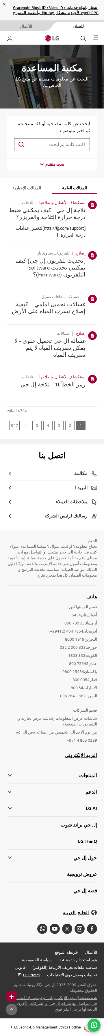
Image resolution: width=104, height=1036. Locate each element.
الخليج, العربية (76, 913)
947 (14, 425)
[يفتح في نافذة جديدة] (92, 929)
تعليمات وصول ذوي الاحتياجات (72, 974)
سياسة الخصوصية (37, 959)
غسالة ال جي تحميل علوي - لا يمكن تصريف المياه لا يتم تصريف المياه (50, 347)
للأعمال (91, 952)
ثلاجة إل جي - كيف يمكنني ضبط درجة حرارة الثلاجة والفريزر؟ (47, 213)
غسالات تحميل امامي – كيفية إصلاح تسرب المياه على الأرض (49, 307)
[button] (52, 792)
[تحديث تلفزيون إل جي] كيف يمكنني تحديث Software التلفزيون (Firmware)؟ (51, 267)
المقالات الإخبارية (26, 187)
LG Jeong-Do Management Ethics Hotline (47, 1027)
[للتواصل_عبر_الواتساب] (94, 1025)
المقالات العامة (74, 187)
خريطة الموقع (66, 952)
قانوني (20, 967)
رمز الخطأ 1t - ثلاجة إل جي (53, 384)
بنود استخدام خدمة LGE (78, 959)
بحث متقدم (54, 164)
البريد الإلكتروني (81, 755)
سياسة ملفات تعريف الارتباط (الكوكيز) (65, 967)
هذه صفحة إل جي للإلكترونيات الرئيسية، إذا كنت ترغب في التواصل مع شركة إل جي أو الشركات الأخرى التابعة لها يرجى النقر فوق (52, 1003)
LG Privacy (31, 974)
